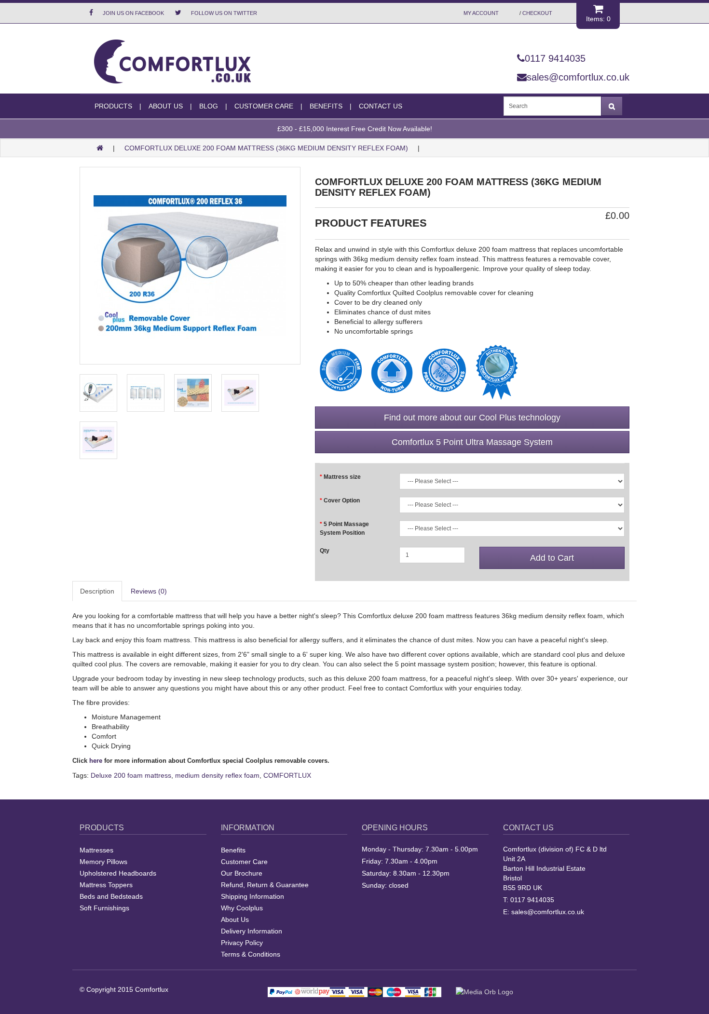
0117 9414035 (555, 58)
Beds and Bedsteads (111, 896)
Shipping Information (252, 896)
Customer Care (244, 861)
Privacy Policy (242, 942)
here (95, 760)
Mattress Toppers (106, 885)
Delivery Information (251, 931)
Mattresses (96, 850)
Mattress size (342, 476)
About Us (166, 106)
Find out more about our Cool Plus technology (472, 417)
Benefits (233, 850)
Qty (324, 550)
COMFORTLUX (287, 775)
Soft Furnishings (104, 908)
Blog (208, 106)
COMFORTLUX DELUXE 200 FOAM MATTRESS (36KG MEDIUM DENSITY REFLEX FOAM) (266, 148)
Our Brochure (241, 873)
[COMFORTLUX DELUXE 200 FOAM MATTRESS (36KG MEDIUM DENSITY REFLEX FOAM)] (190, 266)
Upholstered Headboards (118, 873)
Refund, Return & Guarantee (265, 885)
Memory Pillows (103, 861)
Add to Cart (552, 558)
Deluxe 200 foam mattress (131, 775)
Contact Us (380, 106)
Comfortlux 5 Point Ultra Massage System (472, 442)
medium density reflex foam (217, 775)
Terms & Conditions (250, 954)
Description (97, 591)
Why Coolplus (242, 908)
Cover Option (342, 500)
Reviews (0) (149, 591)
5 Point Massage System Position (344, 528)
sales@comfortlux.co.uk (578, 77)
